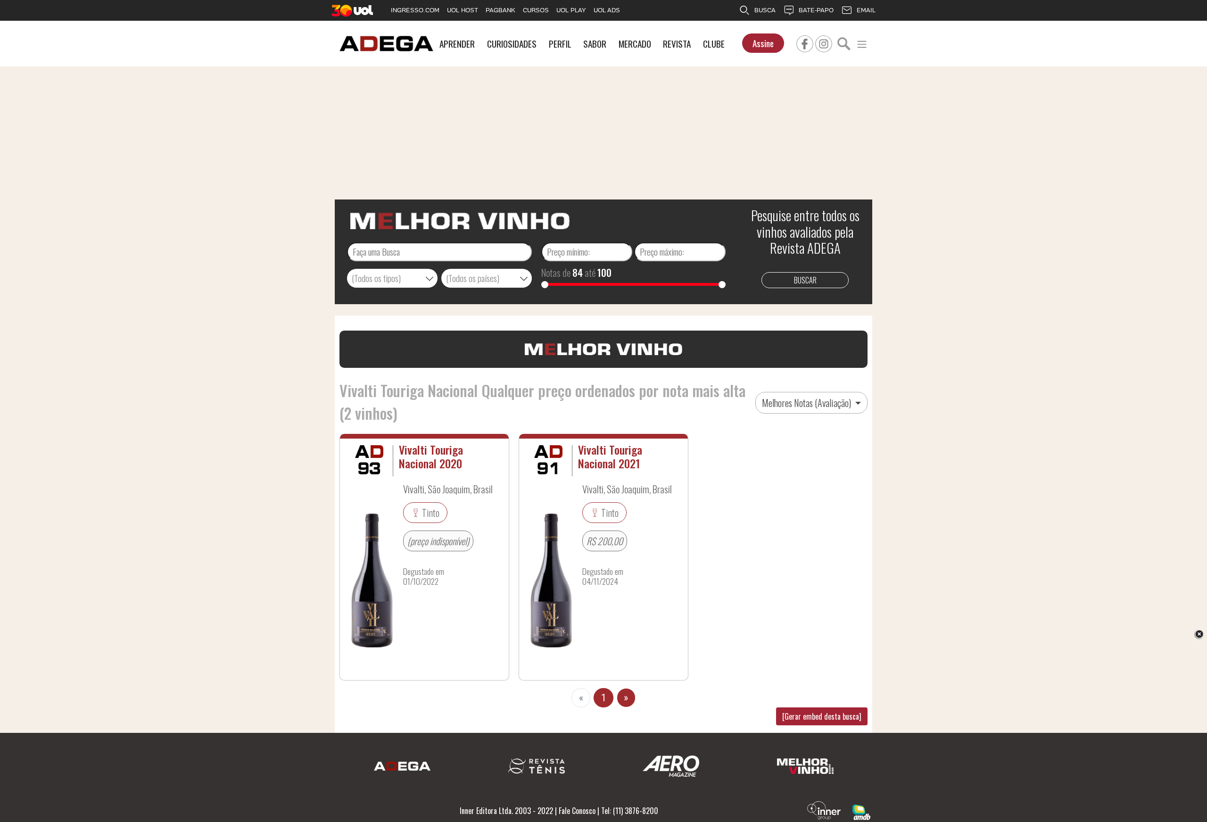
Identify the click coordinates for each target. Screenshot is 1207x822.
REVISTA (677, 43)
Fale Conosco (577, 810)
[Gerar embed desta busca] (821, 716)
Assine (763, 43)
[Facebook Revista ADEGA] (804, 42)
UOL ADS (607, 10)
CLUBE (714, 43)
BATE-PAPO (816, 10)
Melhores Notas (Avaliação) (807, 403)
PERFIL (560, 43)
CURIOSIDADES (512, 43)
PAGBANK (500, 10)
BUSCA (765, 10)
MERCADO (635, 43)
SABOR (594, 43)
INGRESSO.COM (415, 10)
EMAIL (866, 10)
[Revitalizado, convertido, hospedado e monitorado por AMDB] (861, 811)
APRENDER (457, 43)
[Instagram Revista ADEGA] (823, 42)
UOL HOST (462, 10)
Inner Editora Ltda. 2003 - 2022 (506, 810)
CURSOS (536, 10)
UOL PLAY (571, 10)
